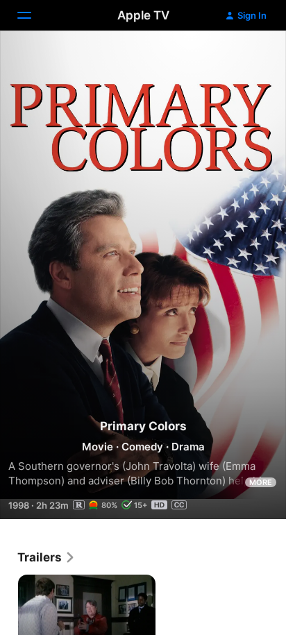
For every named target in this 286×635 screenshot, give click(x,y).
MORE (260, 482)
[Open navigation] (32, 15)
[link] (46, 557)
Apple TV (143, 15)
